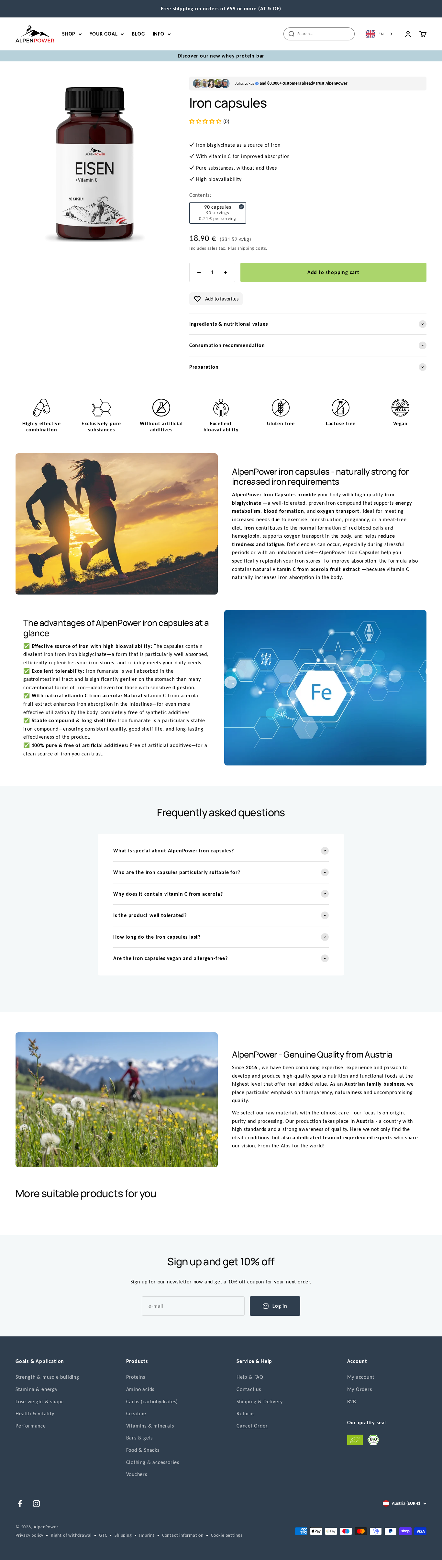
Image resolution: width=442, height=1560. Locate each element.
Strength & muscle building (47, 1377)
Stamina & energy (37, 1389)
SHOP (68, 34)
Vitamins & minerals (150, 1426)
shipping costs (252, 248)
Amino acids (140, 1389)
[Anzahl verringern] (199, 272)
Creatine (136, 1413)
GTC (103, 1535)
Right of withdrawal (71, 1535)
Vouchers (136, 1474)
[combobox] (379, 34)
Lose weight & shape (40, 1401)
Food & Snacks (143, 1450)
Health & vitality (35, 1413)
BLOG (138, 34)
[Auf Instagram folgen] (36, 1503)
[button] (206, 121)
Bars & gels (139, 1438)
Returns (246, 1413)
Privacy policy (29, 1535)
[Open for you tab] (11, 1550)
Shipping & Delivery (260, 1401)
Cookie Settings (226, 1535)
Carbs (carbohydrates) (152, 1401)
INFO (158, 34)
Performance (31, 1426)
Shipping (123, 1535)
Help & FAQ (250, 1377)
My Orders (359, 1389)
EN (381, 33)
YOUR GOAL (103, 34)
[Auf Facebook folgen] (20, 1503)
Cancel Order (252, 1426)
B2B (351, 1401)
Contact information (183, 1535)
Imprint (147, 1535)
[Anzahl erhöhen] (225, 272)
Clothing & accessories (153, 1462)
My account (360, 1377)
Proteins (135, 1377)
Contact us (249, 1389)
